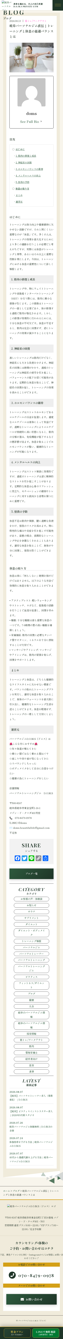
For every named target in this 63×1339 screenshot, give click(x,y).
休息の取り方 (22, 188)
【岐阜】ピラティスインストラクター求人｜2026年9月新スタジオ (31, 1111)
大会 (31, 1006)
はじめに (20, 149)
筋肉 (31, 1046)
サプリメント (31, 918)
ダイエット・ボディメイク (31, 932)
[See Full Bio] (41, 121)
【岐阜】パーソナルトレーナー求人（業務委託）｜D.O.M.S (31, 1095)
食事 (31, 1071)
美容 (31, 1065)
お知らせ (31, 905)
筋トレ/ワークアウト (36, 21)
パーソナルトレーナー (31, 953)
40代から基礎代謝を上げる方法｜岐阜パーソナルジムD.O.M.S (31, 1157)
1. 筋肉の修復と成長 (26, 155)
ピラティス (31, 977)
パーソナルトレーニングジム (31, 968)
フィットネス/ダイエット (31, 985)
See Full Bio (29, 121)
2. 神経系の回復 (24, 162)
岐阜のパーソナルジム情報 (31, 1015)
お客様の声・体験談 (31, 899)
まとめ (19, 195)
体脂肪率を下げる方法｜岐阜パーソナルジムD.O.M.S (31, 1142)
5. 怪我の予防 (22, 182)
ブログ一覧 (31, 873)
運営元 (19, 201)
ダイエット (31, 924)
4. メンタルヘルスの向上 (28, 175)
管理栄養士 (31, 1052)
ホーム (6, 1191)
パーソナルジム (31, 947)
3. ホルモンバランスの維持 (29, 169)
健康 (31, 1000)
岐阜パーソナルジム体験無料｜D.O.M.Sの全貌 (30, 1126)
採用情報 (31, 1033)
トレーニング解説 (31, 941)
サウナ (31, 911)
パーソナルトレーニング (31, 960)
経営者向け (31, 1059)
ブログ (31, 993)
